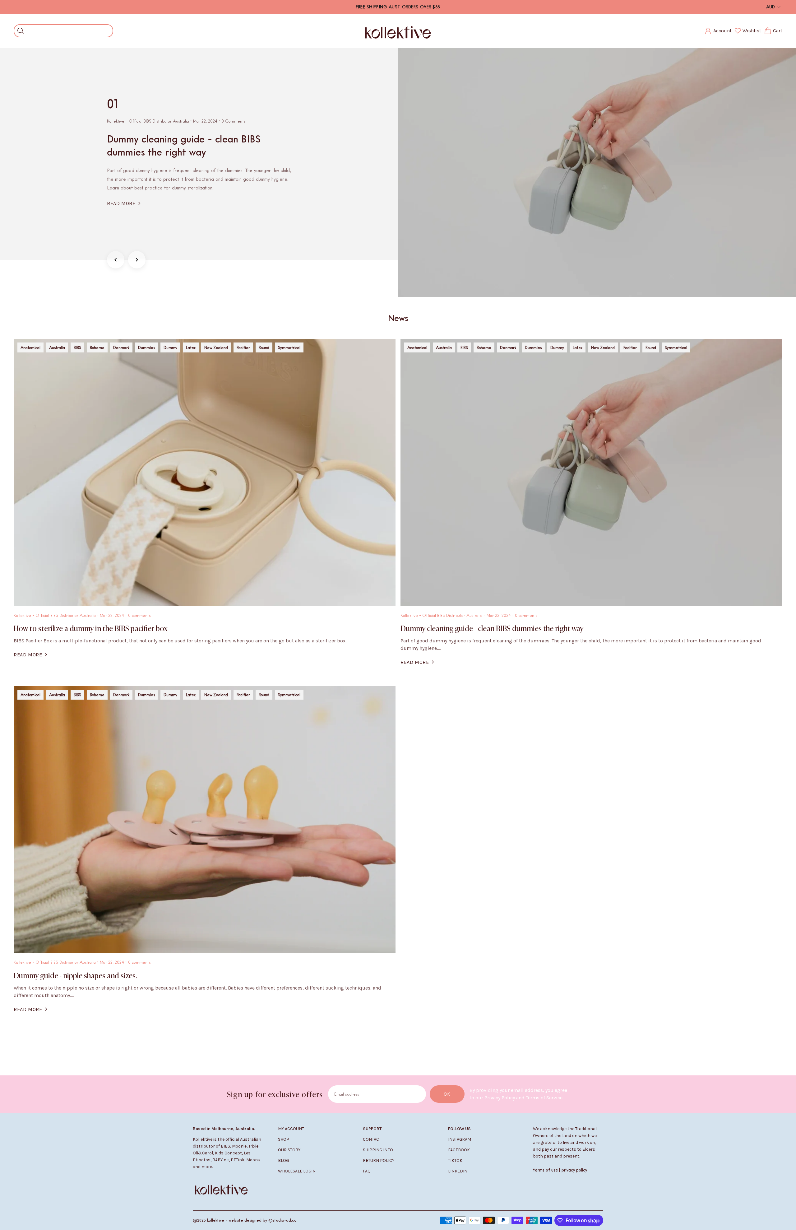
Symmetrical (289, 347)
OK (447, 1094)
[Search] (20, 31)
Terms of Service (544, 1098)
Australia (57, 347)
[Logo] (398, 31)
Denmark (121, 347)
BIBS (77, 347)
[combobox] (68, 31)
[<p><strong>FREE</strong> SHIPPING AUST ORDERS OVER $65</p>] (398, 6)
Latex (191, 347)
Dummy (170, 347)
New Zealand (216, 347)
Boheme (97, 347)
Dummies (146, 347)
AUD (770, 6)
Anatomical (30, 347)
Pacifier (243, 347)
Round (264, 347)
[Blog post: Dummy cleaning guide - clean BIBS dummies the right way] (597, 172)
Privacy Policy (500, 1098)
